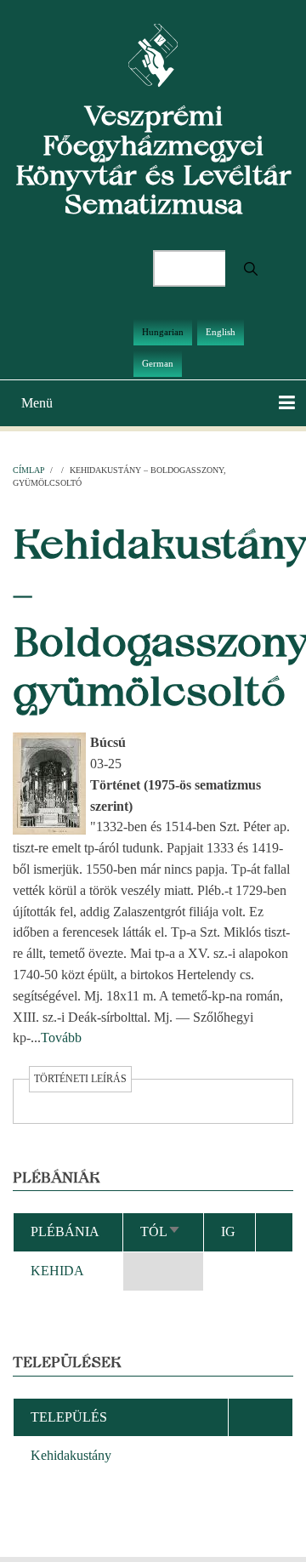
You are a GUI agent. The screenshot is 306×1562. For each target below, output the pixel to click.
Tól (160, 1231)
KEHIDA (57, 1270)
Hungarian (163, 332)
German (157, 363)
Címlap (29, 470)
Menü (37, 403)
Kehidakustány (71, 1455)
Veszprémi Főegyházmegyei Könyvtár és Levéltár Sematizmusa (153, 159)
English (220, 332)
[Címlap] (153, 54)
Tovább (61, 1037)
